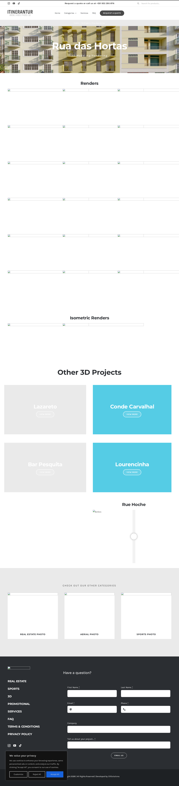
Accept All (55, 774)
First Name (73, 687)
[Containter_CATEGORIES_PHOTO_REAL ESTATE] (33, 593)
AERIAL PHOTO (89, 634)
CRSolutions (113, 776)
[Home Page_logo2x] (20, 11)
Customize (18, 774)
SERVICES (15, 711)
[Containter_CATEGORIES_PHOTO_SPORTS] (146, 593)
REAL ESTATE (17, 681)
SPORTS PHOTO (146, 634)
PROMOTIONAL (19, 704)
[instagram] (9, 3)
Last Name (127, 687)
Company (72, 723)
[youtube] (14, 3)
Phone (125, 703)
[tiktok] (19, 3)
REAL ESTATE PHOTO (32, 634)
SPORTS (13, 688)
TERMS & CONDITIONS (24, 726)
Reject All (37, 774)
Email (70, 703)
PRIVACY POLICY (20, 734)
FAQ (11, 719)
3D (10, 696)
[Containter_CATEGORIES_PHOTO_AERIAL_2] (89, 593)
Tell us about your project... (81, 739)
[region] (36, 765)
